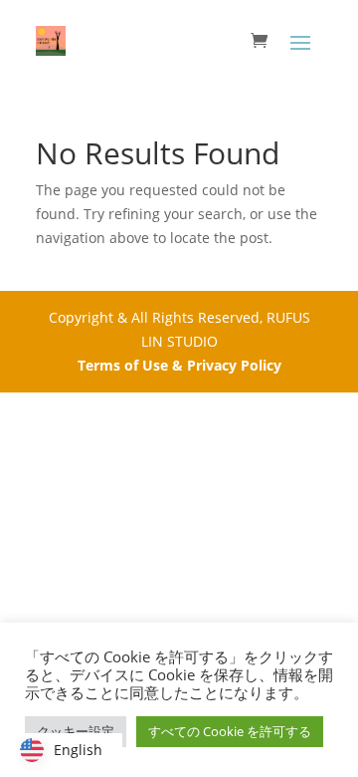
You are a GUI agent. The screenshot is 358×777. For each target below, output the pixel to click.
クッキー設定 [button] (75, 731)
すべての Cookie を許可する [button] (229, 731)
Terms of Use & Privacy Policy (179, 365)
